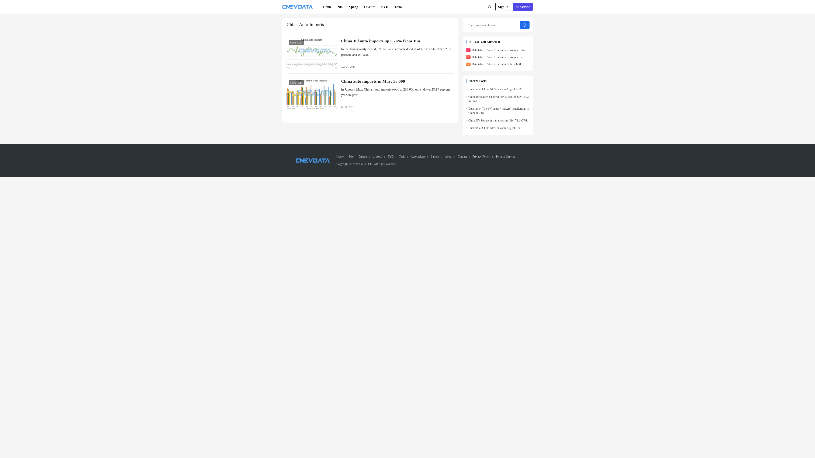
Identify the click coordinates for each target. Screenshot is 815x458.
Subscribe (523, 6)
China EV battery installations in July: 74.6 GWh (498, 120)
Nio (340, 6)
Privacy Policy (481, 156)
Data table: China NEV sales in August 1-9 (497, 57)
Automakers (418, 156)
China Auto (296, 42)
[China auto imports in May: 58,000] (312, 93)
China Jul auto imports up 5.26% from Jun (380, 41)
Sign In (503, 6)
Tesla (398, 6)
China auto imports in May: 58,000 (373, 81)
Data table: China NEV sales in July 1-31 (496, 64)
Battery (435, 156)
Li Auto (369, 6)
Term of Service (505, 156)
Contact (462, 156)
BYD (384, 6)
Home (327, 6)
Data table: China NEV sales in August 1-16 (498, 50)
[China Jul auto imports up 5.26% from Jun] (312, 53)
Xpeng (353, 6)
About (448, 156)
